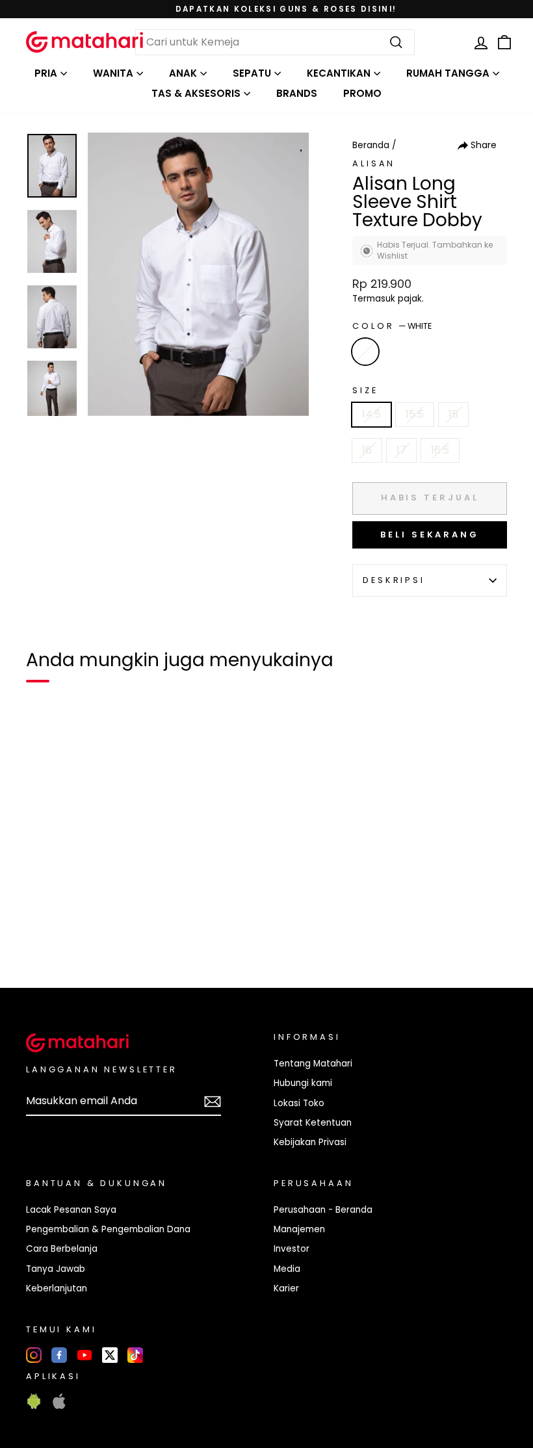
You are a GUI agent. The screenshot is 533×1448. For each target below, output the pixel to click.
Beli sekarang (429, 534)
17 (401, 450)
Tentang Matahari (313, 1063)
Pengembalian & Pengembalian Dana (108, 1229)
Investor (291, 1249)
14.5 (371, 414)
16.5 (440, 450)
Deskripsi (394, 580)
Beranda (370, 145)
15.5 (415, 414)
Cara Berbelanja (62, 1249)
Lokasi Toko (299, 1103)
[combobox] (275, 42)
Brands (296, 93)
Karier (286, 1288)
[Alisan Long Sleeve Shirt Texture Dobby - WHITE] (44, 933)
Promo (362, 93)
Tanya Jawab (55, 1269)
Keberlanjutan (56, 1288)
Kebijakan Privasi (310, 1142)
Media (287, 1269)
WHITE (365, 352)
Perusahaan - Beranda (323, 1210)
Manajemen (299, 1229)
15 (453, 414)
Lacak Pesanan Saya (71, 1210)
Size (365, 390)
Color (392, 325)
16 (367, 450)
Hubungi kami (303, 1083)
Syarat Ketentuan (313, 1123)
